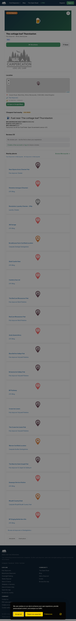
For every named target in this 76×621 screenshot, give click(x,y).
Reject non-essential (34, 614)
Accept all (18, 614)
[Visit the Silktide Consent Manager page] (60, 614)
